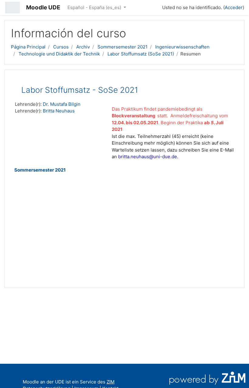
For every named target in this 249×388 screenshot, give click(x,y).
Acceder (234, 7)
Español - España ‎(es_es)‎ (94, 7)
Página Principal (28, 47)
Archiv (83, 47)
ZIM (110, 382)
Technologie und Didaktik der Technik (59, 54)
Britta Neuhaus (59, 111)
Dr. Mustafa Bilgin (61, 104)
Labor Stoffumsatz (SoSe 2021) (140, 54)
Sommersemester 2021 (122, 47)
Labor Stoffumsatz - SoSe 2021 (79, 90)
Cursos (61, 47)
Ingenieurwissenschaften (182, 47)
